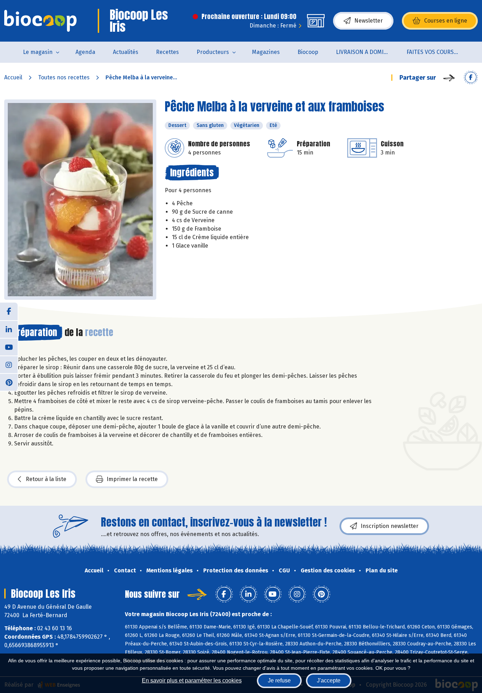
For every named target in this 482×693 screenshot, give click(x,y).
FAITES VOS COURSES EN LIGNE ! (437, 52)
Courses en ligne (445, 20)
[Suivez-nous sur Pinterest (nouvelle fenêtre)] (9, 382)
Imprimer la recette (132, 479)
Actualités (125, 52)
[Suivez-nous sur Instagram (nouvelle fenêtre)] (9, 364)
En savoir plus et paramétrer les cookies (192, 680)
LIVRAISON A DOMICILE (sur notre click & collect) (367, 52)
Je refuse (279, 680)
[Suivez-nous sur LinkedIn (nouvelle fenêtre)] (9, 329)
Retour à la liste (46, 479)
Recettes (167, 52)
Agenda (85, 52)
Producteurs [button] (213, 52)
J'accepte (329, 680)
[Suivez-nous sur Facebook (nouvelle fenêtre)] (9, 311)
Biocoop (307, 52)
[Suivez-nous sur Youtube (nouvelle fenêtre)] (9, 346)
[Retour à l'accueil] (40, 21)
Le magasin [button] (38, 52)
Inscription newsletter (389, 526)
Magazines (266, 52)
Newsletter (368, 20)
